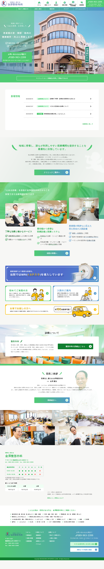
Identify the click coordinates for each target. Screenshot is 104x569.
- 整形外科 (52, 541)
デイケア (66, 9)
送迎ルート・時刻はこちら (54, 498)
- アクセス (38, 544)
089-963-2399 (13, 462)
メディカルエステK (80, 9)
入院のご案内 (38, 9)
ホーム (28, 532)
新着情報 (29, 541)
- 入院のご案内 (53, 538)
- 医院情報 (38, 538)
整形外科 (52, 9)
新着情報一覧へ (87, 124)
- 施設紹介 (38, 535)
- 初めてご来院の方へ (55, 535)
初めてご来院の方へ (23, 9)
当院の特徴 (30, 538)
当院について (40, 532)
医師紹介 (29, 535)
